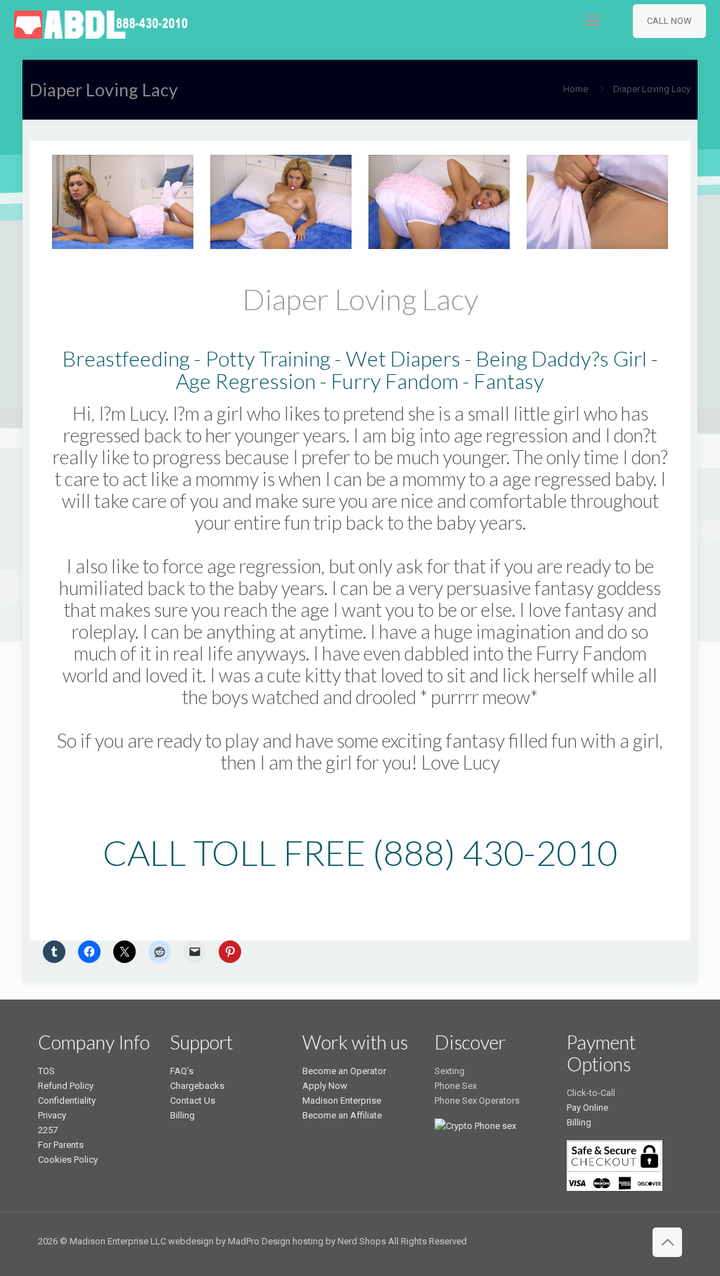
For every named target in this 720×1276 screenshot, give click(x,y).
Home (575, 89)
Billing (182, 1115)
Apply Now (324, 1085)
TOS (46, 1071)
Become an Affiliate (342, 1115)
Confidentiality (67, 1100)
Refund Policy (66, 1085)
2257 (48, 1130)
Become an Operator (344, 1071)
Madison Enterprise (341, 1100)
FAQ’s (181, 1071)
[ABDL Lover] (101, 21)
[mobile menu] (593, 21)
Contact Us (192, 1100)
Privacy (52, 1115)
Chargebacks (197, 1085)
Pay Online (587, 1107)
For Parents (61, 1145)
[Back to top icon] (667, 1242)
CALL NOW (669, 20)
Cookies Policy (68, 1159)
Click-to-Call (591, 1092)
